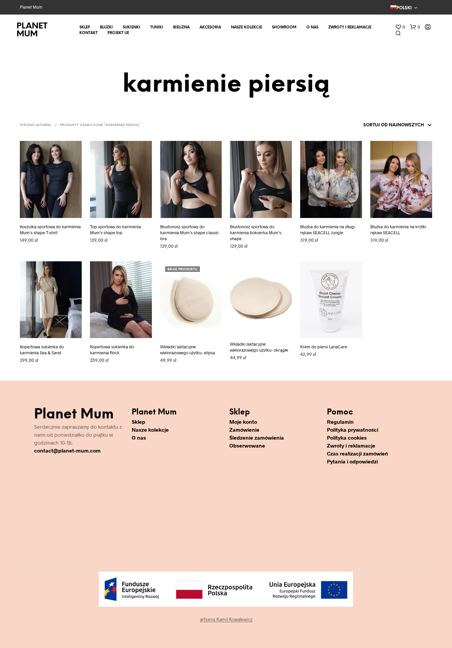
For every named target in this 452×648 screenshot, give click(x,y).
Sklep (84, 27)
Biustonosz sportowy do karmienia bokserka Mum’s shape (255, 232)
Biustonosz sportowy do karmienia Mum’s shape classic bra (189, 232)
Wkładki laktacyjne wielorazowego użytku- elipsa (187, 349)
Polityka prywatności (352, 429)
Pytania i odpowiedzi (352, 461)
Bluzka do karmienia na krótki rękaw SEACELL (398, 229)
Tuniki (156, 27)
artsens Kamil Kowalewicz (226, 619)
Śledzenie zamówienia (256, 437)
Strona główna (35, 125)
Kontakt (88, 33)
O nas (312, 27)
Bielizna (181, 27)
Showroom (284, 27)
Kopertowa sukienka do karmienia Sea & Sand (42, 349)
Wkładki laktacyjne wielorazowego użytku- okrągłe (259, 347)
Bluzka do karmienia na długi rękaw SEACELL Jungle (327, 229)
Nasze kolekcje (246, 27)
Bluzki (106, 27)
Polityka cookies (347, 437)
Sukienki (131, 27)
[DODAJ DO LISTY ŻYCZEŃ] (51, 213)
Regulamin (340, 421)
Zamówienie (244, 429)
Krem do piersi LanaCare (323, 346)
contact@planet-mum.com (67, 450)
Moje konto (243, 421)
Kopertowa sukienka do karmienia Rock (112, 349)
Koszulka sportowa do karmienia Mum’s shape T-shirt (50, 229)
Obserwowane (247, 445)
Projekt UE (118, 33)
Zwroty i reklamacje (349, 27)
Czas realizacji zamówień (357, 453)
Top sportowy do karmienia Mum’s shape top (115, 229)
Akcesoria (210, 27)
